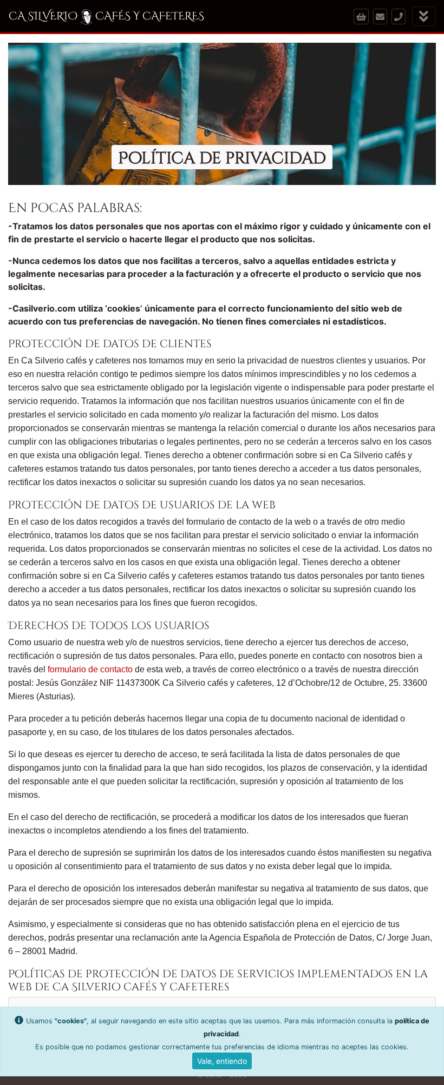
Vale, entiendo (222, 1061)
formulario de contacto (90, 669)
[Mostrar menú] (423, 16)
